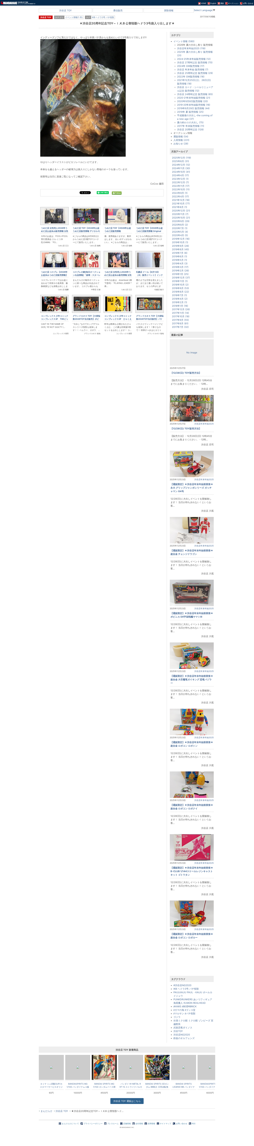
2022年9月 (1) (180, 192)
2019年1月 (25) (180, 274)
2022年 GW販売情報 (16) (190, 76)
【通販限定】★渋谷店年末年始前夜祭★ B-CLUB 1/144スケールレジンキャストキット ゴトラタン (192, 871)
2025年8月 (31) (180, 161)
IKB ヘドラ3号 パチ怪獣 (103, 17)
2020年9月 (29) (180, 221)
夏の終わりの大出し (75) (190, 122)
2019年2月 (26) (180, 270)
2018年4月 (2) (180, 298)
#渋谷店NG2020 (182, 985)
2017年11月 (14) (180, 312)
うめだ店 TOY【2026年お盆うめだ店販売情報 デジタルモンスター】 (86, 231)
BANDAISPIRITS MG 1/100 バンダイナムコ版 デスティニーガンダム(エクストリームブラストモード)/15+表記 (78, 1085)
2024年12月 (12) (181, 164)
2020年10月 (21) (181, 217)
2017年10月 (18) (180, 316)
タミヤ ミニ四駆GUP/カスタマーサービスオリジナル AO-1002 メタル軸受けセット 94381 (51, 1085)
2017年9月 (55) (180, 319)
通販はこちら (127, 1101)
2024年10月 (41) (181, 171)
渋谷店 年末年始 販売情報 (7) (192, 69)
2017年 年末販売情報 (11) (190, 125)
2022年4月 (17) (180, 196)
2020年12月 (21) (181, 210)
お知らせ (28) (180, 143)
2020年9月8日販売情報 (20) (192, 101)
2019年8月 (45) (180, 249)
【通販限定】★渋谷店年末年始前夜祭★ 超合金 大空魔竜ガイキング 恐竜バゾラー (192, 679)
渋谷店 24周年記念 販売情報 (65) (195, 94)
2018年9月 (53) (180, 288)
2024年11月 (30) (181, 168)
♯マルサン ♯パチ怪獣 (184, 1013)
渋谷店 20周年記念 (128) (190, 129)
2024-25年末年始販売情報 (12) (194, 58)
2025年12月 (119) (181, 157)
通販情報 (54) (180, 136)
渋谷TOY (178, 1031)
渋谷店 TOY (65, 10)
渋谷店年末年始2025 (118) (191, 48)
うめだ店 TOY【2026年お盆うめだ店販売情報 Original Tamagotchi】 (149, 231)
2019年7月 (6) (179, 252)
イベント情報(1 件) (74, 17)
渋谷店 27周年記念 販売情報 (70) (195, 62)
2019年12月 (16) (181, 238)
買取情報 (168, 10)
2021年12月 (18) (181, 200)
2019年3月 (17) (180, 267)
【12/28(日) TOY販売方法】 (186, 372)
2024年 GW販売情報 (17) (190, 66)
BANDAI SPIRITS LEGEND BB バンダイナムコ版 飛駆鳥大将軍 (184, 1085)
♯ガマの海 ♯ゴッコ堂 (184, 1009)
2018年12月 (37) (181, 277)
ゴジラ (177, 1017)
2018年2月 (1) (179, 302)
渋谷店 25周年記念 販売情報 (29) (195, 73)
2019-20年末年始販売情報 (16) (193, 104)
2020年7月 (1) (179, 228)
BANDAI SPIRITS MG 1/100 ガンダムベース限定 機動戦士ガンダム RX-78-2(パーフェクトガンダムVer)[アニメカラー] (104, 1085)
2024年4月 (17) (180, 175)
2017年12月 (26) (181, 309)
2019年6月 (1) (179, 256)
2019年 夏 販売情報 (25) (190, 111)
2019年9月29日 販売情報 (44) (193, 108)
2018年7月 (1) (179, 295)
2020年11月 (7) (180, 214)
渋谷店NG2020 (181, 1034)
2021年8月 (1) (179, 207)
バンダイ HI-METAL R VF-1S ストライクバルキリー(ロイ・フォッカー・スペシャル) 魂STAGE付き (130, 1085)
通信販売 (118, 10)
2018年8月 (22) (180, 291)
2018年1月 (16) (180, 305)
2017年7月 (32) (180, 326)
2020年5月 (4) (180, 231)
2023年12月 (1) (180, 178)
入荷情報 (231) (181, 140)
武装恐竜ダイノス (182, 1027)
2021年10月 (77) (181, 203)
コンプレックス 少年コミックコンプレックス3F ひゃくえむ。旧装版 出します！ (118, 319)
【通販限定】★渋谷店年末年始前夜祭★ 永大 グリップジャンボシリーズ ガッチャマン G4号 (192, 488)
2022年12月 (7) (180, 182)
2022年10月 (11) (181, 189)
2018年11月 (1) (180, 281)
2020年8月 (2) (180, 224)
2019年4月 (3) (180, 263)
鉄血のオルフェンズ (184, 1038)
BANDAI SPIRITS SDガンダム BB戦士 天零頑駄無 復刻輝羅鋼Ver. (157, 1085)
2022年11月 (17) (180, 185)
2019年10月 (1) (180, 242)
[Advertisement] (102, 386)
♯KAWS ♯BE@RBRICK (185, 1006)
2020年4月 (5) (180, 235)
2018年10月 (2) (180, 284)
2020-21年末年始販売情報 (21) (193, 97)
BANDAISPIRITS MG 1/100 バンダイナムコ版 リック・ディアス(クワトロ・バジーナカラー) (210, 1085)
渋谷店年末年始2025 (204, 423)
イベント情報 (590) (183, 41)
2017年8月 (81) (180, 323)
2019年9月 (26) (180, 245)
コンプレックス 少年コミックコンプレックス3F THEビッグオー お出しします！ (54, 319)
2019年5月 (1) (179, 259)
